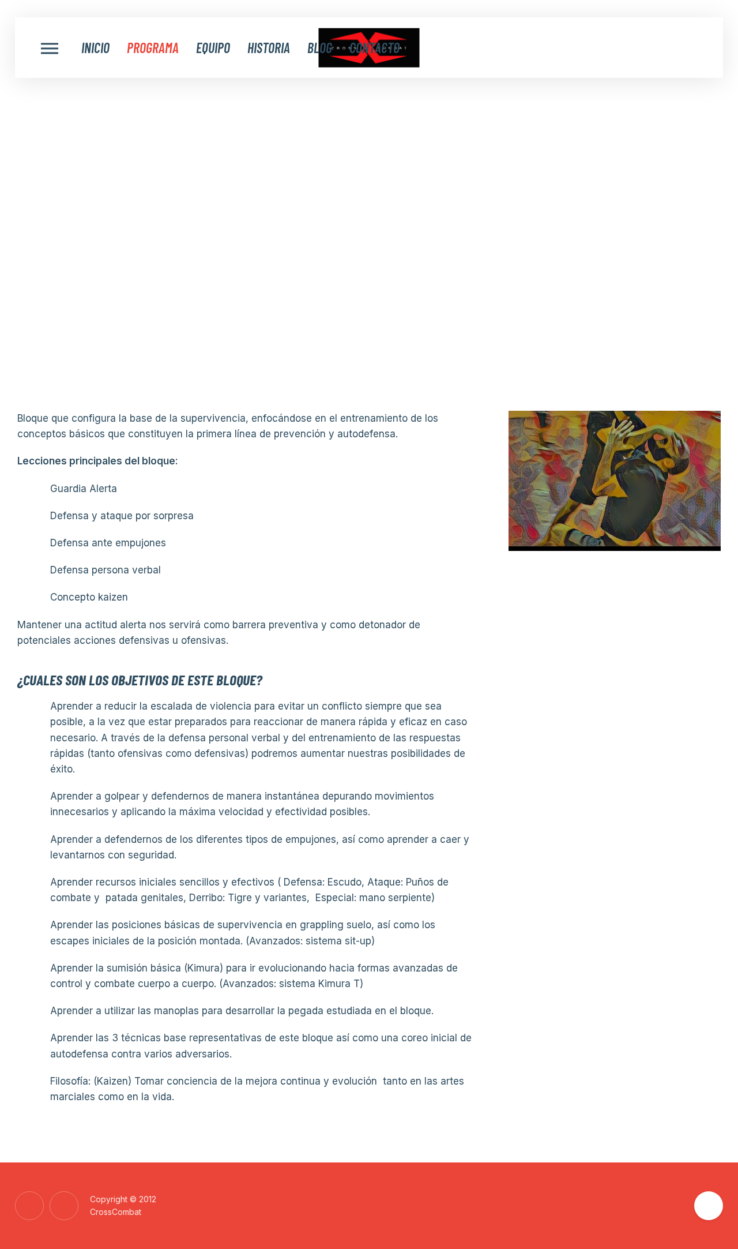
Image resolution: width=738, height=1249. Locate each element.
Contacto (374, 47)
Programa (153, 47)
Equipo (213, 47)
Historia (268, 47)
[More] (49, 48)
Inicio (95, 47)
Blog (319, 47)
